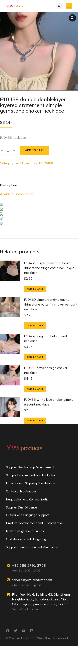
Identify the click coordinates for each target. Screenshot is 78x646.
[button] (72, 17)
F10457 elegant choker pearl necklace (45, 338)
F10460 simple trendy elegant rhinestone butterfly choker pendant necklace (50, 304)
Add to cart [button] (35, 288)
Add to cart (34, 150)
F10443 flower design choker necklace (45, 370)
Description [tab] (8, 185)
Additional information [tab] (16, 194)
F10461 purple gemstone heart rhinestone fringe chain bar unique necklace (49, 268)
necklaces (22, 163)
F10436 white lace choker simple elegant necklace (48, 401)
